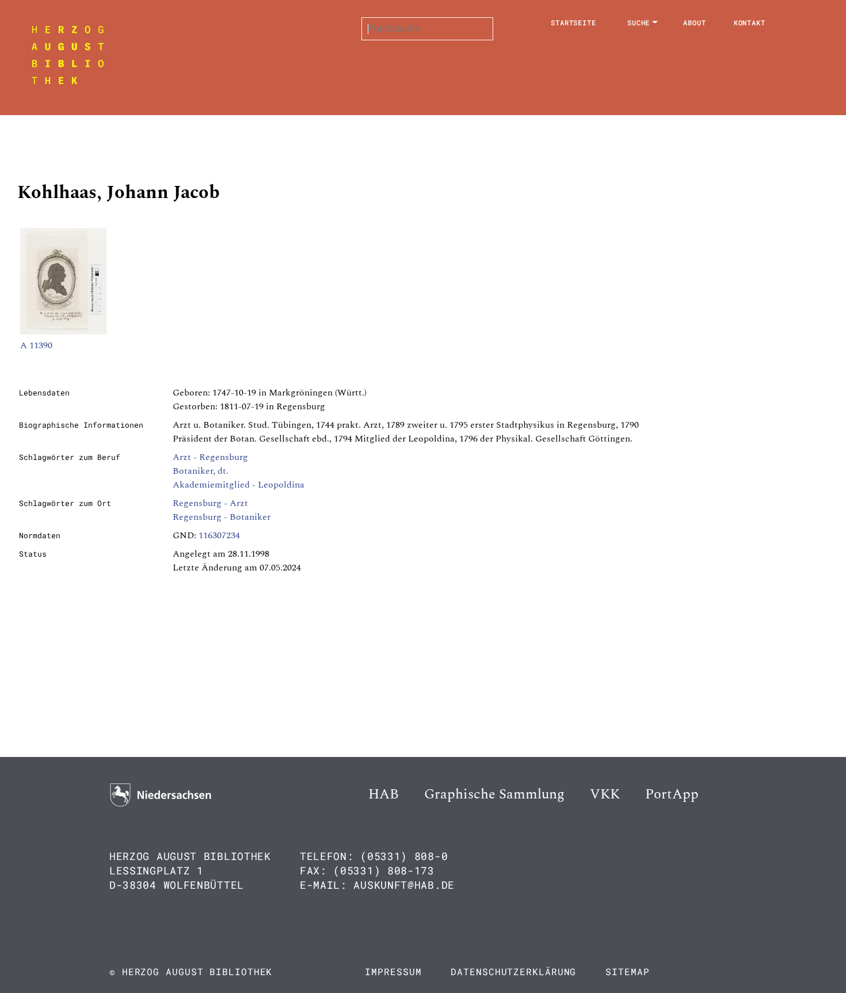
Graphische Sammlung (494, 794)
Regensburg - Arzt (210, 503)
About (694, 22)
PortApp (672, 794)
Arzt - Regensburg (210, 457)
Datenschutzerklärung (513, 971)
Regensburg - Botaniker (221, 517)
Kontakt (749, 22)
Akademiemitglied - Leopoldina (238, 485)
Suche (638, 22)
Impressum (393, 971)
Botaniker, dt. (200, 471)
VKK (605, 794)
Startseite (573, 22)
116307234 (219, 535)
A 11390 (36, 345)
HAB (383, 794)
